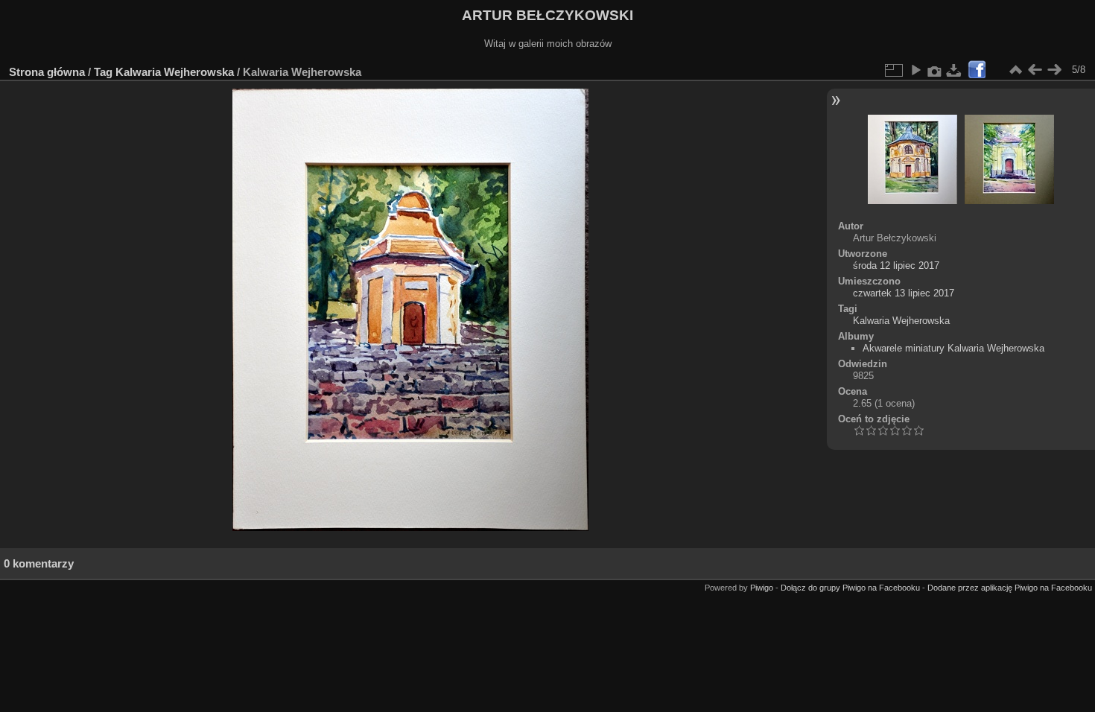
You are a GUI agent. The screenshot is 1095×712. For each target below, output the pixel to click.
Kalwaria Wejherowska (174, 72)
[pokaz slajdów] (915, 70)
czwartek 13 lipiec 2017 (903, 293)
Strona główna (47, 72)
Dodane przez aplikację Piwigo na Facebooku (1009, 587)
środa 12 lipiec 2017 (896, 265)
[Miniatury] (1015, 70)
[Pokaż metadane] (935, 70)
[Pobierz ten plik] (954, 70)
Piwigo (761, 587)
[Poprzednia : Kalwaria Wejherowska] (1034, 70)
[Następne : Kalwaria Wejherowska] (1054, 70)
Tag (103, 72)
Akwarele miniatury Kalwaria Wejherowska (953, 348)
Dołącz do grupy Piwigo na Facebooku (850, 587)
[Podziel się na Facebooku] (976, 70)
